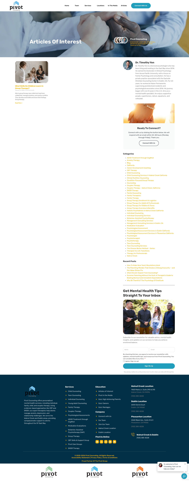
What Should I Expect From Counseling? (142, 273)
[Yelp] (101, 441)
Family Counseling (134, 193)
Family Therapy (133, 198)
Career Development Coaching (139, 168)
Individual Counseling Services (139, 216)
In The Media (112, 6)
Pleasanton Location (141, 416)
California (130, 165)
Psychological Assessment (137, 228)
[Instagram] (105, 441)
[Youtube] (114, 441)
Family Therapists (134, 195)
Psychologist (132, 236)
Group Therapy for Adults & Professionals (143, 203)
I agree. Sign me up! (132, 361)
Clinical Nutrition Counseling (138, 178)
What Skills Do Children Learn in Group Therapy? (29, 87)
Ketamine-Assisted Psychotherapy (140, 218)
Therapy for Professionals (137, 253)
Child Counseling (133, 173)
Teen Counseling (133, 243)
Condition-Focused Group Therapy (140, 180)
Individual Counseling (135, 213)
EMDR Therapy (132, 190)
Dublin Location (139, 401)
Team (77, 6)
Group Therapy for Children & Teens (140, 206)
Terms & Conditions (110, 458)
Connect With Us (149, 143)
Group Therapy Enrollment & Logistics (141, 200)
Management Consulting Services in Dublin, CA (145, 223)
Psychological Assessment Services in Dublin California (148, 231)
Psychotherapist (133, 238)
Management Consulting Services (140, 221)
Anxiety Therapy (133, 160)
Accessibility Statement (81, 458)
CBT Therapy (132, 170)
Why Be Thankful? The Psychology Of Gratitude (145, 280)
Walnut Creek (132, 256)
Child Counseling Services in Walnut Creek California (147, 175)
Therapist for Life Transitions (138, 251)
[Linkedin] (110, 441)
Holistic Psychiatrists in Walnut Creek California (145, 211)
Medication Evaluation (135, 226)
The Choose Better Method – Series (141, 248)
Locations (100, 6)
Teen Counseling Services (137, 246)
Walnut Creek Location (142, 386)
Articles (124, 6)
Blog (128, 163)
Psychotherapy (133, 241)
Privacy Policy (96, 458)
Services (88, 6)
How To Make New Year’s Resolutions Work (143, 265)
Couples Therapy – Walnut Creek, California (143, 188)
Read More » (18, 103)
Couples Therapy (133, 185)
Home (67, 6)
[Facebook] (97, 441)
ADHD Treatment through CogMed (140, 158)
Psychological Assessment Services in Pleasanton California (150, 233)
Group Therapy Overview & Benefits (141, 208)
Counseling (131, 183)
